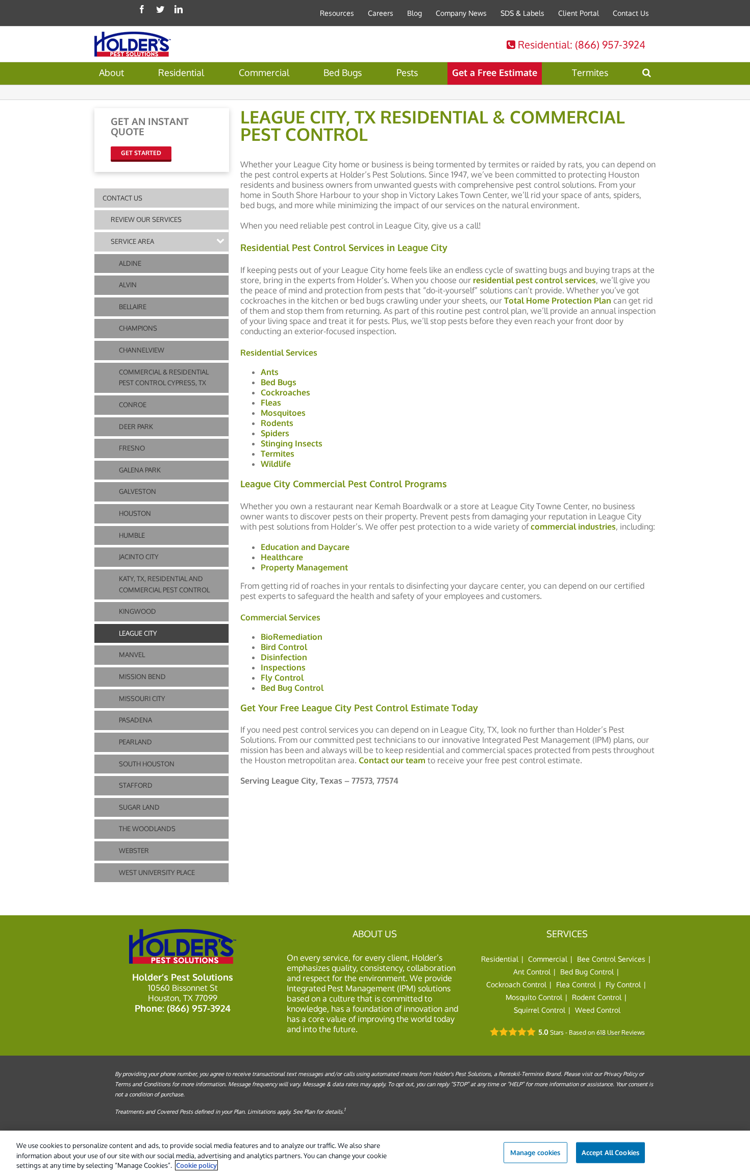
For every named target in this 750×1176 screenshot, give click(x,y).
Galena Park (140, 470)
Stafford (136, 785)
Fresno (132, 448)
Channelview (141, 350)
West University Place (157, 872)
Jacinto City (139, 557)
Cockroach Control (516, 984)
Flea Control (576, 984)
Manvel (132, 654)
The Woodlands (147, 828)
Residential (580, 44)
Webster (134, 850)
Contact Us (122, 198)
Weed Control (597, 1010)
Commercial (547, 959)
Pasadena (135, 720)
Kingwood (137, 611)
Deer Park (136, 426)
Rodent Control (596, 997)
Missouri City (142, 698)
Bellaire (132, 307)
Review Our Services (146, 219)
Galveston (137, 491)
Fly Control (623, 984)
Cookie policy (196, 1165)
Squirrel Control (539, 1010)
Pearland (135, 742)
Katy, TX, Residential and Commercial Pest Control (164, 584)
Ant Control (532, 971)
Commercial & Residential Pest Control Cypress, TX (164, 377)
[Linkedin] (178, 9)
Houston (135, 513)
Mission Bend (142, 676)
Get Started (141, 153)
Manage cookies (535, 1152)
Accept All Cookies (610, 1152)
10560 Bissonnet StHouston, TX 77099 (183, 993)
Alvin (128, 285)
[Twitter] (160, 9)
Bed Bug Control (587, 971)
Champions (138, 328)
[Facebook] (142, 9)
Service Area (132, 241)
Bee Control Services (611, 959)
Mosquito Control (534, 997)
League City (138, 633)
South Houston (146, 764)
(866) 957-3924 (199, 1008)
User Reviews (620, 1032)
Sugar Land (139, 807)
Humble (132, 535)
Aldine (130, 263)
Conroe (132, 405)
